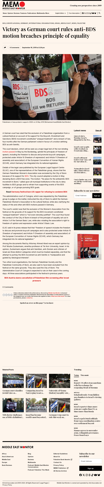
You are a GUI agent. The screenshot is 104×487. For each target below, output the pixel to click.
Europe (4, 462)
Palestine (81, 23)
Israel (57, 23)
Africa (4, 454)
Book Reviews (7, 465)
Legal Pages (44, 483)
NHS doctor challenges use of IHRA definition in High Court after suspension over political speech (13, 416)
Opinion (10, 13)
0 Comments (14, 47)
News (5, 13)
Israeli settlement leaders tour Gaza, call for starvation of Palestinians (82, 160)
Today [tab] (76, 375)
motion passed (9, 152)
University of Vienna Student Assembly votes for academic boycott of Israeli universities (59, 392)
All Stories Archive (60, 471)
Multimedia (41, 13)
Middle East (66, 23)
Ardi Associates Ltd (95, 483)
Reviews (17, 13)
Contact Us (58, 462)
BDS (4, 23)
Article (76, 392)
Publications (31, 13)
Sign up (97, 196)
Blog (29, 454)
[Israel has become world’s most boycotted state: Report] (36, 405)
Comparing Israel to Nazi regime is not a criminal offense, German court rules (34, 392)
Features (23, 13)
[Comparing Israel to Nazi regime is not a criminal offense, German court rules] (36, 381)
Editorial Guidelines (61, 454)
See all (98, 130)
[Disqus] (37, 332)
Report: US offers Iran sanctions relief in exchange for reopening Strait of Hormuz (87, 385)
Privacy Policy (59, 465)
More (47, 13)
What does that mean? (58, 296)
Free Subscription (74, 13)
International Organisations (41, 23)
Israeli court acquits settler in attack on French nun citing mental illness (81, 149)
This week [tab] (84, 375)
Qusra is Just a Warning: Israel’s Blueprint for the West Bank (82, 138)
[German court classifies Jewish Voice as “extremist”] (13, 381)
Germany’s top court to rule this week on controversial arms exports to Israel (59, 416)
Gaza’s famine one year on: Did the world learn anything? (83, 181)
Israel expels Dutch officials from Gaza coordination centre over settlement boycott (87, 421)
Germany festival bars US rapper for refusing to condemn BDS (39, 192)
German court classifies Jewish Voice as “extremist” (13, 392)
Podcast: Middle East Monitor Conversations (38, 466)
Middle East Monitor (54, 293)
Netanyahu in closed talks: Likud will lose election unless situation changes (82, 171)
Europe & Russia (13, 23)
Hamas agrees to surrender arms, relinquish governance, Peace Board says (86, 432)
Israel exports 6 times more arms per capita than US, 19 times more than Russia (85, 409)
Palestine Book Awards (62, 459)
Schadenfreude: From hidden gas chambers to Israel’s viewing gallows (87, 397)
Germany (24, 23)
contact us (29, 298)
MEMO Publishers (60, 468)
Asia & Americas (8, 456)
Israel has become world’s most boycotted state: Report (36, 416)
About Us (57, 456)
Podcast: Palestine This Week (38, 470)
